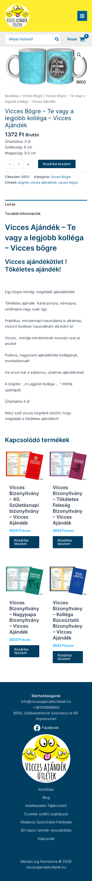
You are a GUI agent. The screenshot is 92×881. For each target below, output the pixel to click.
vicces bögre (68, 182)
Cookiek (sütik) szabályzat (46, 814)
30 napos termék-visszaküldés (46, 830)
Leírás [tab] (10, 204)
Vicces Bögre (32, 96)
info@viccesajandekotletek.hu (46, 701)
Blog (46, 797)
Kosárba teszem (57, 164)
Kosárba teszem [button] (21, 542)
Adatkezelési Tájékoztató (46, 805)
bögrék (23, 182)
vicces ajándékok (44, 182)
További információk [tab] (22, 213)
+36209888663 (46, 707)
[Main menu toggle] (82, 16)
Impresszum (46, 719)
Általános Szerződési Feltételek (46, 822)
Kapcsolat (46, 838)
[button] (79, 54)
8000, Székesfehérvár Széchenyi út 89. (46, 713)
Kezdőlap (12, 96)
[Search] (57, 39)
